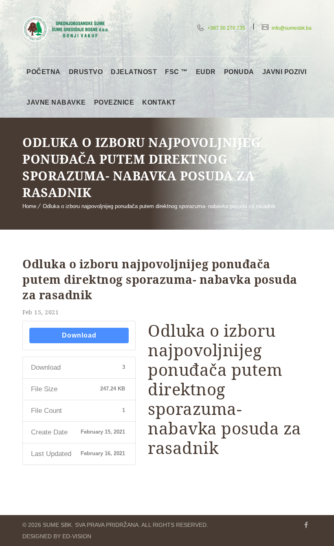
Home (29, 206)
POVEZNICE (114, 102)
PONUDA (239, 71)
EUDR (206, 71)
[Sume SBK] (65, 29)
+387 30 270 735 (225, 28)
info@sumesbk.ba (291, 28)
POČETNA (43, 71)
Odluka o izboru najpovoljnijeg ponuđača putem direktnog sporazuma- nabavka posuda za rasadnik (159, 206)
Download (79, 335)
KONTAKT (159, 102)
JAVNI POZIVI (284, 71)
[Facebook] (306, 525)
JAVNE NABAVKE (56, 102)
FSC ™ (176, 71)
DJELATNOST (134, 71)
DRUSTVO (86, 71)
